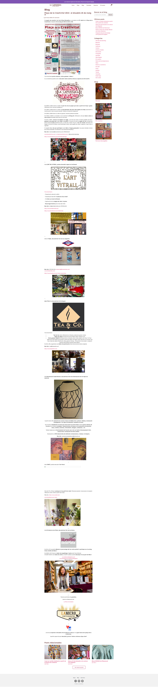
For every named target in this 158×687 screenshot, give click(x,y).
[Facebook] (79, 681)
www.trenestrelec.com (49, 270)
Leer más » (46, 663)
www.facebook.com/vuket (50, 497)
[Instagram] (75, 681)
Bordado (98, 44)
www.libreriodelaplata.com (68, 557)
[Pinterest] (82, 681)
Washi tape (98, 75)
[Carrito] (111, 5)
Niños (97, 62)
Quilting (97, 70)
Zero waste (98, 77)
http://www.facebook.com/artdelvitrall (53, 210)
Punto (97, 68)
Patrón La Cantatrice (101, 64)
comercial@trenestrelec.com (63, 269)
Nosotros (96, 5)
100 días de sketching (101, 40)
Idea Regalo (99, 57)
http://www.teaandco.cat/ (50, 348)
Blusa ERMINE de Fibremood (102, 27)
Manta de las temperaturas (102, 61)
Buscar (110, 14)
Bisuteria (98, 42)
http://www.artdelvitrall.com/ (51, 208)
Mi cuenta (102, 5)
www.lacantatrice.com (49, 134)
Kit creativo (98, 59)
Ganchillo (98, 55)
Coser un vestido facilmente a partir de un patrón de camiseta (55, 661)
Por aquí (98, 66)
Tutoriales (88, 5)
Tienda (97, 72)
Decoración (98, 51)
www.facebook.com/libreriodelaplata (68, 558)
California (98, 46)
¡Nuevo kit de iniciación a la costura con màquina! (78, 661)
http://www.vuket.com (54, 495)
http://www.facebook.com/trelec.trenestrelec (55, 273)
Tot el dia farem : (48, 191)
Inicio (73, 5)
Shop (78, 5)
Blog (83, 5)
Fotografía (98, 53)
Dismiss (92, 1)
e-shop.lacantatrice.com (62, 134)
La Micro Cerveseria (68, 601)
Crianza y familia (100, 50)
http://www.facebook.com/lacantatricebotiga (55, 136)
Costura (97, 48)
